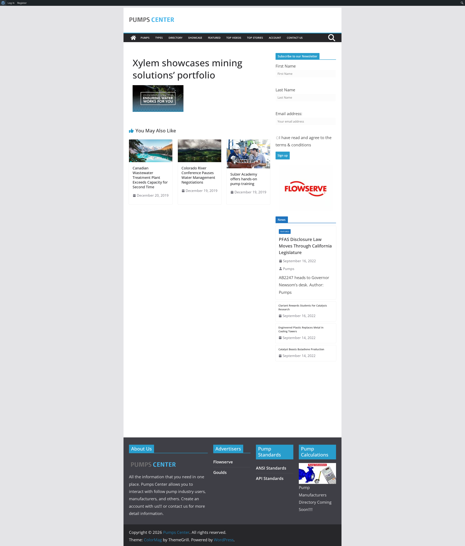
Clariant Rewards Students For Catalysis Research (302, 307)
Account (275, 37)
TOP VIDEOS (233, 37)
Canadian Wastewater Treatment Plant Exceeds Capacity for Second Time (150, 177)
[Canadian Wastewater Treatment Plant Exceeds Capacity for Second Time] (150, 142)
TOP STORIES (255, 37)
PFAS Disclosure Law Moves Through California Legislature (305, 245)
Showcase (195, 37)
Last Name (285, 90)
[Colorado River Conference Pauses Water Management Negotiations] (199, 142)
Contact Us (295, 37)
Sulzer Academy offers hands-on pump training (243, 179)
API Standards (270, 478)
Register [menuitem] (22, 2)
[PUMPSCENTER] (153, 460)
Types (159, 37)
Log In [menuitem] (11, 2)
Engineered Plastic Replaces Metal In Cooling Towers (301, 329)
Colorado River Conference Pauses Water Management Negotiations (198, 175)
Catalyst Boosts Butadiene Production (301, 349)
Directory (175, 37)
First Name (286, 66)
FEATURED (214, 37)
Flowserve (223, 462)
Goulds (220, 472)
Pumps (145, 37)
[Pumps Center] (133, 37)
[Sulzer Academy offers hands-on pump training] (248, 142)
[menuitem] (3, 3)
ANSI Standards (271, 468)
